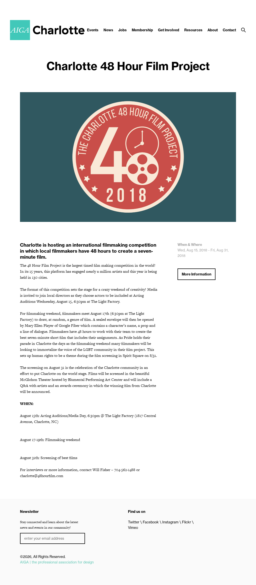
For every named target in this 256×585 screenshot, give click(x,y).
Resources (193, 30)
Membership (142, 30)
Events (92, 30)
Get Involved (168, 30)
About (213, 30)
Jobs (122, 30)
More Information (196, 274)
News (108, 30)
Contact (229, 30)
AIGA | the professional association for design (57, 562)
